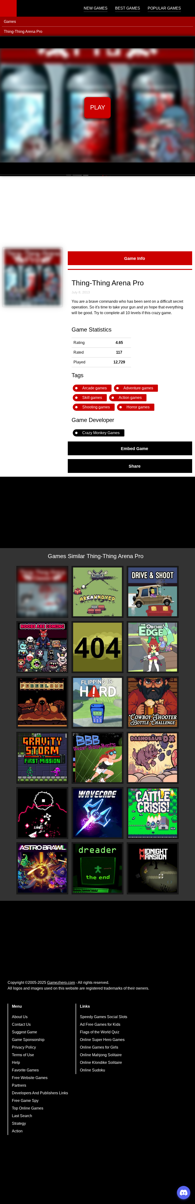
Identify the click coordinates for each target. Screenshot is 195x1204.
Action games (130, 398)
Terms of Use (23, 1055)
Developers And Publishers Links (40, 1093)
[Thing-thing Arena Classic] (42, 592)
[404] (97, 647)
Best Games (127, 8)
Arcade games (94, 388)
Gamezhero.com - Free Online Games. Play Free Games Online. (46, 8)
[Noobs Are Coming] (42, 647)
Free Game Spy (25, 1101)
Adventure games (138, 388)
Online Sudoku (92, 1070)
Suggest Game (24, 1032)
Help (16, 1062)
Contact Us (21, 1024)
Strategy (19, 1123)
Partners (19, 1085)
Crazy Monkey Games (101, 433)
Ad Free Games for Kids (100, 1024)
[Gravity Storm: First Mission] (42, 757)
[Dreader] (97, 868)
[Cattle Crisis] (152, 813)
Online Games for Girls (99, 1047)
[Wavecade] (97, 813)
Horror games (138, 407)
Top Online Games (27, 1108)
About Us (20, 1017)
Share (135, 466)
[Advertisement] (97, 211)
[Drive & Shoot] (152, 592)
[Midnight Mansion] (152, 868)
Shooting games (96, 407)
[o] (42, 813)
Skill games (92, 398)
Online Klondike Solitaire (101, 1062)
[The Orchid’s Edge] (152, 647)
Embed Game (134, 448)
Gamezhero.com (61, 983)
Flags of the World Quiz (99, 1032)
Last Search (22, 1116)
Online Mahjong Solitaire (101, 1055)
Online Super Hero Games (102, 1040)
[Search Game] (187, 9)
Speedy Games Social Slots (103, 1017)
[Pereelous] (42, 702)
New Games (95, 8)
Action (17, 1131)
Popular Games (164, 8)
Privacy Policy (24, 1047)
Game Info (134, 258)
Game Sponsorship (28, 1040)
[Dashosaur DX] (152, 757)
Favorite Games (25, 1070)
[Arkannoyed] (97, 592)
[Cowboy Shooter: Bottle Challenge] (152, 702)
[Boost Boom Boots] (97, 757)
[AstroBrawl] (42, 868)
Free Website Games (30, 1078)
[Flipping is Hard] (97, 702)
